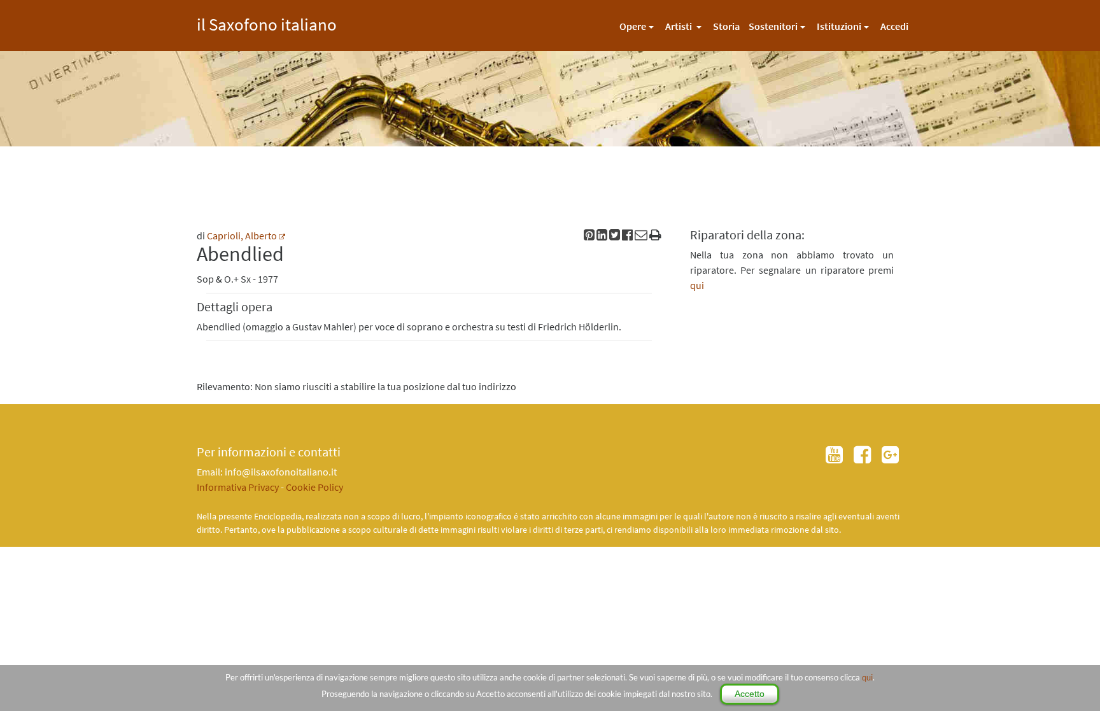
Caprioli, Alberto (242, 235)
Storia (726, 26)
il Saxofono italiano (267, 22)
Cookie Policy (314, 487)
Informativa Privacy (238, 487)
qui (867, 677)
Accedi (894, 26)
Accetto (750, 694)
